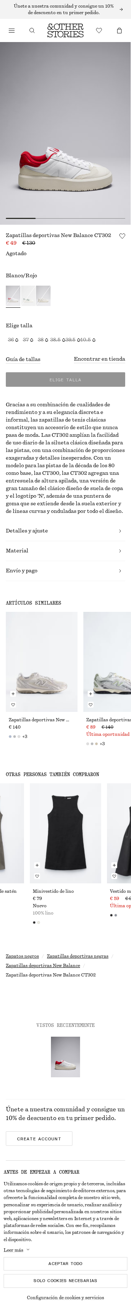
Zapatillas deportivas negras (77, 956)
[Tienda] (11, 30)
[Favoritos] (99, 30)
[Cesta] (119, 30)
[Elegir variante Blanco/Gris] (43, 297)
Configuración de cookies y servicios (65, 1297)
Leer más (13, 1250)
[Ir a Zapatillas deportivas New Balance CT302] (65, 1057)
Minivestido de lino (53, 891)
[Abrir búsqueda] (32, 30)
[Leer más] (65, 9)
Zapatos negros (22, 956)
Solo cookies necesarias (65, 1280)
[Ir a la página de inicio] (65, 30)
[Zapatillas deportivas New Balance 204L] (42, 662)
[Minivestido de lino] (66, 833)
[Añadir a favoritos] (122, 236)
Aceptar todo (65, 1263)
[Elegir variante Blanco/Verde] (28, 297)
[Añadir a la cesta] (13, 694)
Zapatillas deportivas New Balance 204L (42, 720)
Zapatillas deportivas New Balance (43, 965)
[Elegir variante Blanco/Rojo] (13, 297)
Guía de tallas (23, 359)
